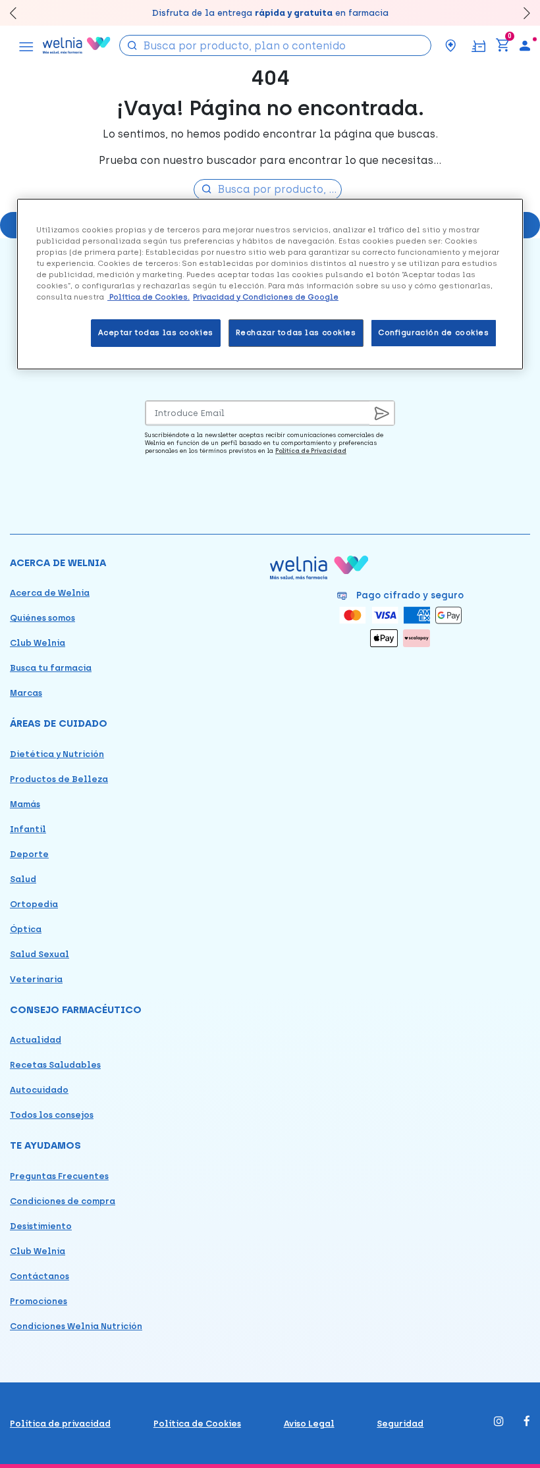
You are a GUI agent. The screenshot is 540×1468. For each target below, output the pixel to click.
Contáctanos (39, 1276)
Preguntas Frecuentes (59, 1176)
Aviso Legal (309, 1424)
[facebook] (527, 1422)
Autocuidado (39, 1090)
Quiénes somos (42, 618)
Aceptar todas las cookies (155, 332)
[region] (270, 284)
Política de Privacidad (310, 450)
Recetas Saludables (55, 1065)
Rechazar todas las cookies (296, 332)
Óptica (25, 929)
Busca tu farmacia (51, 668)
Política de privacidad (60, 1424)
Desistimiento (41, 1226)
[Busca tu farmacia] (450, 45)
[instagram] (499, 1422)
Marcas (26, 693)
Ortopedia (34, 904)
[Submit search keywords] (132, 44)
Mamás (25, 804)
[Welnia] (77, 45)
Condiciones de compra (62, 1201)
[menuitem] (525, 45)
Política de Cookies (197, 1424)
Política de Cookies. (148, 296)
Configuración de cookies (433, 332)
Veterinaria (36, 979)
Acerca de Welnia (50, 593)
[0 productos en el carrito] (502, 45)
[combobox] (275, 45)
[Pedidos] (478, 45)
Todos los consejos (52, 1115)
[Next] (520, 13)
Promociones (38, 1301)
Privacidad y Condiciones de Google (265, 296)
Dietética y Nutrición (57, 754)
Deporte (29, 854)
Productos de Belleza (59, 779)
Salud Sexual (39, 954)
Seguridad (400, 1424)
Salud (23, 879)
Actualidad (35, 1040)
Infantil (28, 829)
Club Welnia (37, 643)
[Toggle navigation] (26, 45)
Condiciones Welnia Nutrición (76, 1326)
